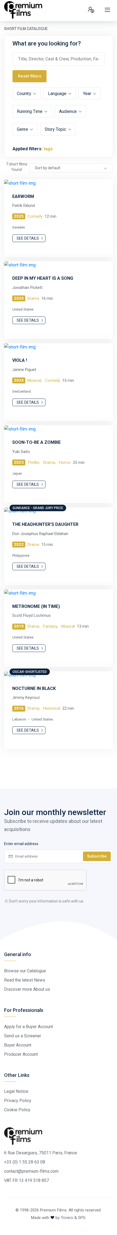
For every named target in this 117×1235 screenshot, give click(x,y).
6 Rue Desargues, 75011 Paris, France (40, 1152)
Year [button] (87, 93)
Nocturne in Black (34, 688)
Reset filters (29, 76)
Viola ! (19, 360)
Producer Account (21, 1054)
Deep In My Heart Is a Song (42, 278)
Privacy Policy (17, 1100)
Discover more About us (27, 989)
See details (28, 238)
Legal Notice (16, 1091)
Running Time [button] (30, 111)
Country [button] (24, 93)
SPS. (82, 1217)
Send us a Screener (22, 1035)
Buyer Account (17, 1045)
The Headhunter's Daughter (45, 524)
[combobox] (71, 168)
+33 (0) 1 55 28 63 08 (24, 1162)
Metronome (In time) (36, 606)
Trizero (67, 1217)
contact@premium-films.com (31, 1171)
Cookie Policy (17, 1109)
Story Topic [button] (56, 129)
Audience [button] (68, 111)
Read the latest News (24, 980)
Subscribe (97, 856)
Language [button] (57, 93)
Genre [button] (23, 129)
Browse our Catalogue (25, 970)
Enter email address (21, 844)
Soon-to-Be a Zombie (36, 442)
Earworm (23, 196)
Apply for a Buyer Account (28, 1026)
